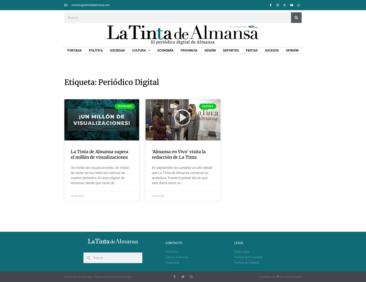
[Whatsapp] (299, 5)
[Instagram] (278, 5)
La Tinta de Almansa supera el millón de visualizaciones (99, 154)
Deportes (231, 50)
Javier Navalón (293, 276)
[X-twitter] (285, 5)
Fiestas (252, 50)
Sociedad (117, 50)
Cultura (139, 50)
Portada (74, 50)
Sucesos (272, 50)
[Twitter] (182, 276)
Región (210, 50)
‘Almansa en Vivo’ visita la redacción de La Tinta (179, 154)
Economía (165, 50)
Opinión (292, 50)
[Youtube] (292, 5)
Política (96, 50)
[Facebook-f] (271, 5)
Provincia (189, 50)
